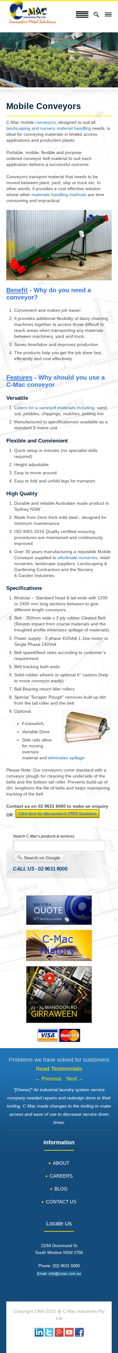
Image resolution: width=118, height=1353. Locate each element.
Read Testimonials (59, 1069)
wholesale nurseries (77, 557)
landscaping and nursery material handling (48, 128)
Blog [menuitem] (61, 1188)
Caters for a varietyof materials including (54, 407)
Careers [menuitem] (61, 1176)
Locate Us (59, 1224)
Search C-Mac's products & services (43, 836)
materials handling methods (59, 194)
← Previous (48, 1078)
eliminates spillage (66, 758)
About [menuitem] (61, 1163)
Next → (74, 1078)
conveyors (45, 122)
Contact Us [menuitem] (61, 1201)
